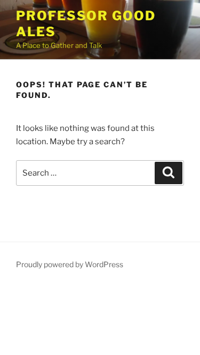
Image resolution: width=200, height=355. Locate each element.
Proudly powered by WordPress (69, 264)
